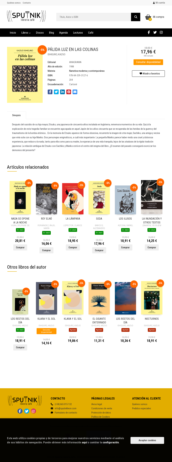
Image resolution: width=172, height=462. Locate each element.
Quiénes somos (13, 3)
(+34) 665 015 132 (63, 404)
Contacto (27, 3)
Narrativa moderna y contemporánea (86, 70)
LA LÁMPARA (73, 218)
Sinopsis (16, 115)
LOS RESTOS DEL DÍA (20, 320)
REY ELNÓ (46, 218)
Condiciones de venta (101, 408)
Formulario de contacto (66, 412)
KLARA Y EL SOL (46, 318)
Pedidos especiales (141, 408)
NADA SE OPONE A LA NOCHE (20, 220)
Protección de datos (101, 412)
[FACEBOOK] (148, 32)
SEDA (99, 218)
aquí (84, 442)
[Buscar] (135, 17)
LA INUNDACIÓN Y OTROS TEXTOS (152, 220)
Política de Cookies (100, 416)
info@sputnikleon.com (65, 408)
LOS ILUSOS (125, 218)
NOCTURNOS (152, 318)
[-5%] (20, 197)
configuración (111, 442)
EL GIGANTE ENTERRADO (99, 320)
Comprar (20, 247)
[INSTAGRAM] (161, 32)
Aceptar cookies (147, 440)
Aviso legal (96, 404)
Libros (25, 32)
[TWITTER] (155, 32)
